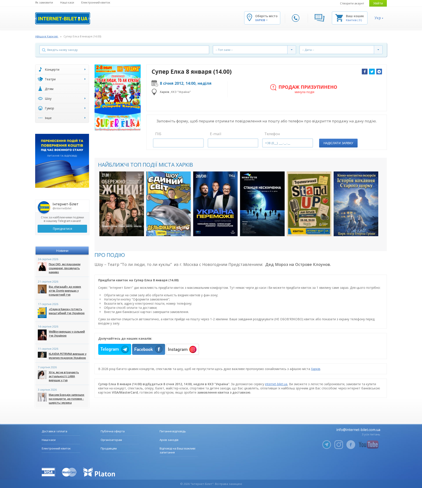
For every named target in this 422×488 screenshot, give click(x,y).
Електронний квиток (95, 2)
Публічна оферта (113, 431)
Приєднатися (62, 229)
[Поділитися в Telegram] (379, 71)
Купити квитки (118, 228)
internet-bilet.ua (276, 384)
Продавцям (109, 448)
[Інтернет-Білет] (62, 18)
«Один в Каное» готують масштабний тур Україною (67, 311)
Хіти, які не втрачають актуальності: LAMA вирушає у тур (64, 376)
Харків (315, 369)
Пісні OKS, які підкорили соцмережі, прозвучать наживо (64, 268)
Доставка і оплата (54, 431)
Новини (62, 250)
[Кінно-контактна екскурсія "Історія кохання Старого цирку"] (356, 203)
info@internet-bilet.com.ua (358, 429)
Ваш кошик (355, 16)
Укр (378, 17)
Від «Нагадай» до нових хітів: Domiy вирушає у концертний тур (65, 290)
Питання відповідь (173, 431)
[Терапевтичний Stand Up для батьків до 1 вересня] (309, 203)
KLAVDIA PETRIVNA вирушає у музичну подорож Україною (67, 356)
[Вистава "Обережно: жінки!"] (121, 203)
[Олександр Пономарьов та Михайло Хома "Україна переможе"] (215, 203)
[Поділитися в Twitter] (372, 71)
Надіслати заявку (338, 143)
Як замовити (44, 2)
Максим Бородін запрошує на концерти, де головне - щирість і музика (66, 399)
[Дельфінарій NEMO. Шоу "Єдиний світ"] (168, 203)
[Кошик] (339, 17)
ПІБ (158, 133)
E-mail (215, 133)
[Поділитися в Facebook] (364, 71)
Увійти (378, 3)
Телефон (272, 133)
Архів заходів (169, 440)
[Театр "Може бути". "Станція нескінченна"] (262, 203)
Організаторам (111, 440)
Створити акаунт (352, 3)
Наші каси (67, 2)
